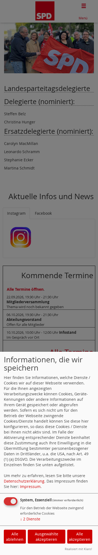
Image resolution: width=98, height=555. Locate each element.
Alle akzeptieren (79, 536)
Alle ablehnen (14, 536)
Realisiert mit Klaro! (78, 549)
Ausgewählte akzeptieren (46, 536)
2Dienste (30, 518)
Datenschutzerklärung (24, 481)
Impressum (30, 486)
